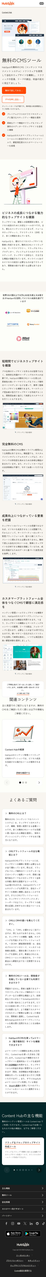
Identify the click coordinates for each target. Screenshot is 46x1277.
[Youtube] (18, 1224)
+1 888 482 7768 (23, 693)
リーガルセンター (23, 1255)
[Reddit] (37, 1224)
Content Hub (7, 12)
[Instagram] (12, 1224)
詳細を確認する (23, 772)
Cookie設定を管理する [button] (23, 1270)
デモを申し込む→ (13, 99)
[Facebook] (6, 1224)
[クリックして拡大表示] (23, 185)
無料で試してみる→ (14, 90)
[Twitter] (24, 1224)
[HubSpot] (8, 3)
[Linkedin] (31, 1224)
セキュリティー (34, 1260)
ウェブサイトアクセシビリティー (23, 1265)
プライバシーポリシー (14, 1260)
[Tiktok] (43, 1224)
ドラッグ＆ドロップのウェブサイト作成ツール (22, 1144)
